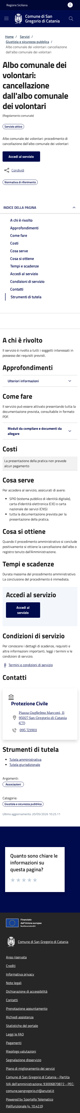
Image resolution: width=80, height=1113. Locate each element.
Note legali (14, 982)
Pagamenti (14, 1042)
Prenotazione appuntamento (26, 1008)
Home (9, 36)
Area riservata (16, 957)
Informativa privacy (20, 974)
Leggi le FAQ (15, 1034)
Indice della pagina (19, 207)
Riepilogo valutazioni (21, 1051)
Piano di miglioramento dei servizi (30, 1068)
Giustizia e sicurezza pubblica (27, 41)
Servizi (25, 36)
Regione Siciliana (17, 5)
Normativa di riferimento (20, 181)
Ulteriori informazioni (23, 380)
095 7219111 (28, 730)
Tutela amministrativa (25, 759)
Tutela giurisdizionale (24, 764)
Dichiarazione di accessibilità (26, 991)
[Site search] (71, 18)
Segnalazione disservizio (23, 1059)
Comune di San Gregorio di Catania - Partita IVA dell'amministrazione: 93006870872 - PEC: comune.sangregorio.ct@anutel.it (40, 1083)
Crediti (11, 965)
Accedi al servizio (21, 156)
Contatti (12, 1000)
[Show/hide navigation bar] (6, 18)
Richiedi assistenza (19, 1017)
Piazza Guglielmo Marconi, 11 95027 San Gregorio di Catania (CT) (43, 717)
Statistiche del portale (22, 1025)
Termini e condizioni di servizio (31, 664)
